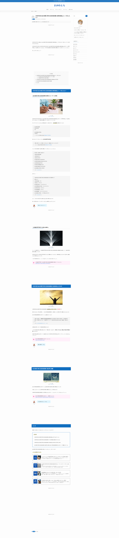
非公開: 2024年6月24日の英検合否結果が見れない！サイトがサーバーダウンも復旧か (55, 464)
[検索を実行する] (86, 16)
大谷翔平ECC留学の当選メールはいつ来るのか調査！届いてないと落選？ (54, 480)
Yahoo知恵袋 (38, 194)
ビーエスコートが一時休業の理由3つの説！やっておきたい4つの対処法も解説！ (55, 456)
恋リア (75, 55)
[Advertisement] (51, 32)
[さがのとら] (59, 5)
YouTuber (75, 44)
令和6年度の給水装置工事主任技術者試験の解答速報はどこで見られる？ (49, 75)
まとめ (38, 82)
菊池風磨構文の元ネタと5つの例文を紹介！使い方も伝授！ (51, 472)
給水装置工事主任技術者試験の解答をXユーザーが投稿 (46, 76)
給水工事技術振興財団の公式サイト (41, 323)
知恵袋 (34, 531)
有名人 (75, 57)
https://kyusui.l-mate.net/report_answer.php (43, 263)
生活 (37, 531)
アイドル (75, 46)
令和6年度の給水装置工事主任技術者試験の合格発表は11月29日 (47, 79)
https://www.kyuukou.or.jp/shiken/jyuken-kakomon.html (44, 397)
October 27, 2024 (47, 135)
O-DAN (51, 116)
